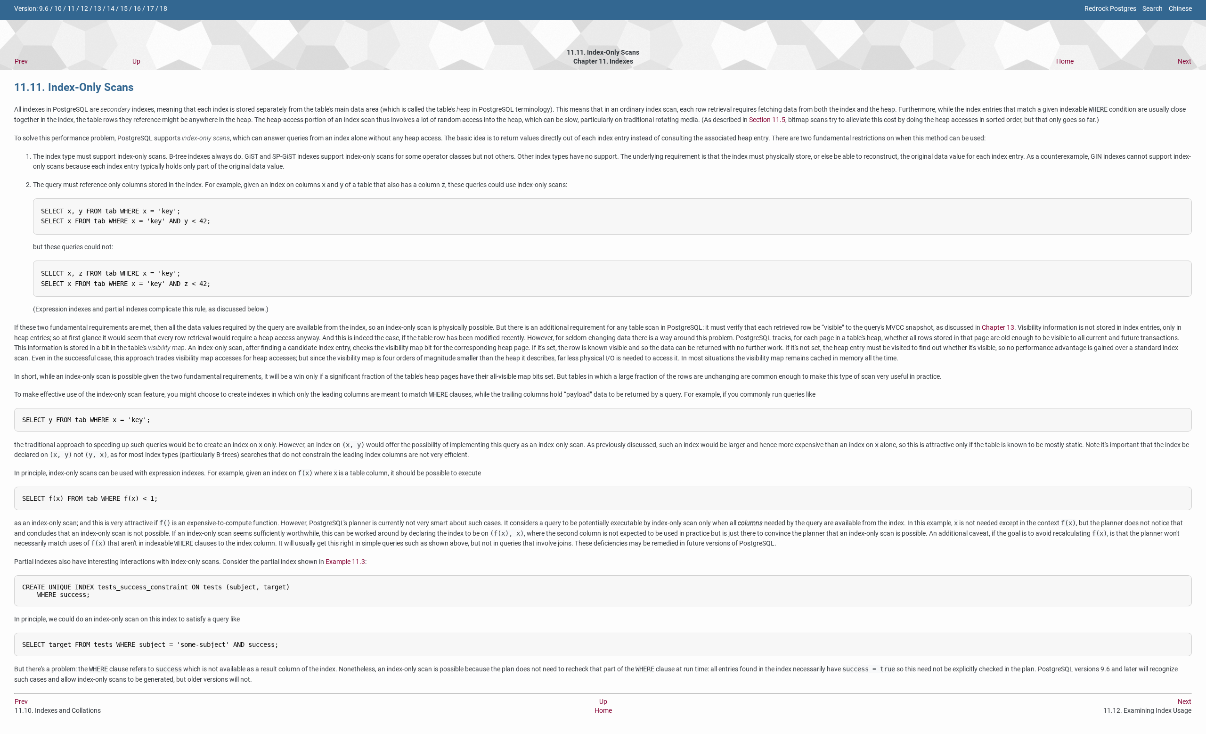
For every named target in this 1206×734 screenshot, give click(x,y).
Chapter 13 (998, 328)
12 (84, 9)
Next (1184, 61)
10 (58, 9)
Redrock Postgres (1110, 9)
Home (1065, 61)
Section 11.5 (767, 120)
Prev (21, 61)
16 (137, 9)
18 (163, 9)
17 (150, 9)
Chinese (1180, 9)
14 (110, 9)
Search (1152, 9)
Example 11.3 (345, 562)
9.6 (44, 9)
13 (97, 9)
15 (124, 9)
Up (136, 61)
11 (71, 9)
